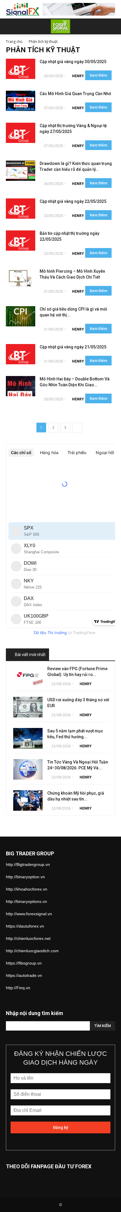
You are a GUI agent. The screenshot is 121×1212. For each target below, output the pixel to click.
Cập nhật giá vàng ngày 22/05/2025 (73, 201)
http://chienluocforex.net (28, 938)
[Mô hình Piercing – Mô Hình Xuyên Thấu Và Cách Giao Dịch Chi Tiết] (20, 278)
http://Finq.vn (18, 987)
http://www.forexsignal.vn (29, 913)
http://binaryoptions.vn (26, 901)
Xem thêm (98, 75)
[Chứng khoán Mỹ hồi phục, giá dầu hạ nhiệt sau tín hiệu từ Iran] (28, 800)
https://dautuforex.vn (25, 926)
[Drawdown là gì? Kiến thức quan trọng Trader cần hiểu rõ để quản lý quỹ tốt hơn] (20, 171)
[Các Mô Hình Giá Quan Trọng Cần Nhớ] (20, 101)
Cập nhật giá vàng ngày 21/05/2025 (73, 347)
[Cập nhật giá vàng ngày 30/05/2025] (20, 69)
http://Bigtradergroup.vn (28, 864)
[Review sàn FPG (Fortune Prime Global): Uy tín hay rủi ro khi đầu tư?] (28, 676)
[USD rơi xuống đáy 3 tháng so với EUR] (28, 707)
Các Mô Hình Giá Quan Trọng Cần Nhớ (75, 93)
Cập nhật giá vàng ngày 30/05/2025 (73, 61)
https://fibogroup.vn (24, 963)
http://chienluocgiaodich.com (32, 950)
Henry (78, 76)
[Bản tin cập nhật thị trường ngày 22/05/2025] (20, 240)
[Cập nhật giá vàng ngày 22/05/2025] (20, 208)
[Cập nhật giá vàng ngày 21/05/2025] (20, 354)
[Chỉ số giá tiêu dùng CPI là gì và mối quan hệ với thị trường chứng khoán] (20, 316)
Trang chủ (14, 41)
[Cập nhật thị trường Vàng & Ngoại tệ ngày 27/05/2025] (20, 133)
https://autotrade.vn (24, 975)
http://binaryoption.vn (25, 876)
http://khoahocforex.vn (26, 889)
